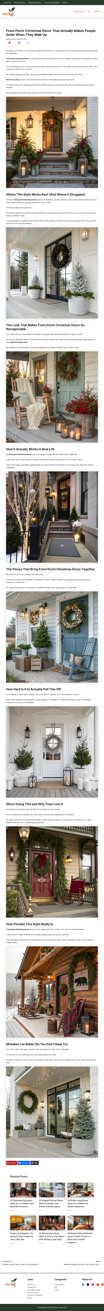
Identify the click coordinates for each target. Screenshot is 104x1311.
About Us (31, 1285)
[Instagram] (93, 1284)
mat (88, 221)
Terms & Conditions (34, 1295)
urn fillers (26, 74)
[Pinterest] (97, 1284)
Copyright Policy (33, 1290)
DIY (56, 1287)
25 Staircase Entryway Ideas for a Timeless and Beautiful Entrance (22, 1203)
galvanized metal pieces (83, 339)
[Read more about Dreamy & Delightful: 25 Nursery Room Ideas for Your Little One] (23, 1223)
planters (28, 202)
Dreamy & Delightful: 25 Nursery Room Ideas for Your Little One (21, 1236)
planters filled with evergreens (78, 580)
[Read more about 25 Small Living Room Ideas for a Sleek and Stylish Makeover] (81, 1190)
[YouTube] (102, 1284)
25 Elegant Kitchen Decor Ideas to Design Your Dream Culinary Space (51, 1203)
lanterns (34, 74)
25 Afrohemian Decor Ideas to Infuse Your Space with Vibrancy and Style (52, 1236)
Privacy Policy (32, 1293)
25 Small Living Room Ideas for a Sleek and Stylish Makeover (78, 1203)
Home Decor (59, 1285)
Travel (57, 1290)
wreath (8, 216)
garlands (18, 74)
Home (29, 1298)
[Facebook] (83, 1284)
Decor (12, 1210)
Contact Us (31, 1287)
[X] (88, 1284)
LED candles (60, 588)
